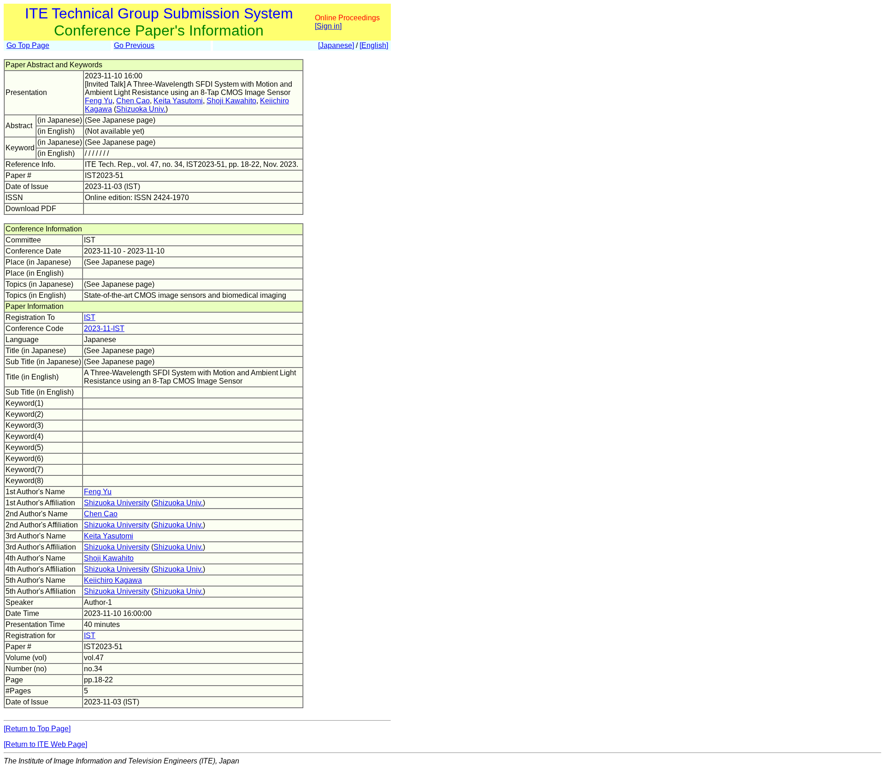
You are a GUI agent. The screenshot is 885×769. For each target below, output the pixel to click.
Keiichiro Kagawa (113, 580)
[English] (374, 45)
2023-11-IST (104, 328)
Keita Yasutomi (178, 101)
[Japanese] (336, 45)
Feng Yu (98, 101)
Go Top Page (27, 45)
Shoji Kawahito (231, 101)
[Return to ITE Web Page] (45, 744)
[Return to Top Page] (37, 729)
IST (89, 317)
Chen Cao (133, 101)
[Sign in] (328, 26)
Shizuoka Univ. (140, 109)
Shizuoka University (116, 503)
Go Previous (134, 45)
